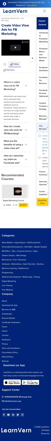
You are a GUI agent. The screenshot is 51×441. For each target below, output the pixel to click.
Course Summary (43, 173)
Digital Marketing (9, 281)
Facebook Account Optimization (43, 93)
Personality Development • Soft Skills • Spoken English (24, 247)
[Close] (49, 2)
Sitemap (5, 361)
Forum (4, 327)
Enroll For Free (25, 205)
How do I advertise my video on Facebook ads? (13, 159)
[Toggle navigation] (44, 11)
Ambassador (7, 314)
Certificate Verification (11, 322)
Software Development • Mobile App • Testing (21, 277)
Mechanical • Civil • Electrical (14, 260)
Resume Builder (8, 318)
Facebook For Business (43, 80)
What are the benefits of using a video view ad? (13, 145)
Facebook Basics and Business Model (43, 54)
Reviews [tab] (10, 70)
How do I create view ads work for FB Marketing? (13, 130)
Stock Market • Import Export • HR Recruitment (21, 242)
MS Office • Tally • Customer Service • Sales (20, 251)
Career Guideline (43, 193)
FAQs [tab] (16, 64)
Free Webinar (7, 290)
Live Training (7, 285)
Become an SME (8, 309)
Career (4, 331)
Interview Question (43, 183)
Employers (6, 339)
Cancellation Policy (10, 352)
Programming (7, 272)
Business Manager (43, 117)
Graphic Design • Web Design (14, 255)
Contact (5, 335)
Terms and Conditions (11, 348)
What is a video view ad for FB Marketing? (12, 86)
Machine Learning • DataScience (15, 268)
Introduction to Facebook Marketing (43, 37)
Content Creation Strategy (42, 106)
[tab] (4, 64)
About (4, 301)
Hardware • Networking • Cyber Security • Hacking (22, 264)
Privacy (5, 344)
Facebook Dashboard (43, 69)
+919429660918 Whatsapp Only (18, 397)
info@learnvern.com (12, 401)
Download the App (9, 305)
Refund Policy (7, 357)
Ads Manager (43, 127)
